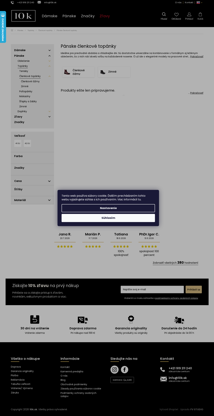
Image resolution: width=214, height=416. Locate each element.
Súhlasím (108, 218)
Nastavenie (108, 208)
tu (139, 199)
